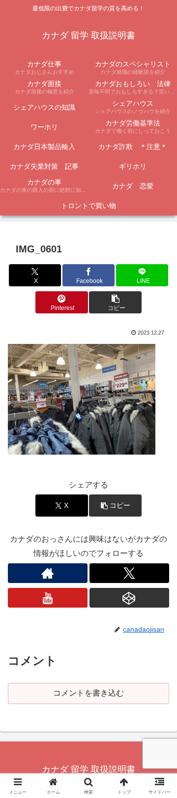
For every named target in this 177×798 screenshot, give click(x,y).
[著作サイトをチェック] (48, 573)
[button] (115, 302)
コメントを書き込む (88, 693)
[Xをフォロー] (129, 573)
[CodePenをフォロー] (129, 598)
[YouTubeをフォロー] (48, 598)
